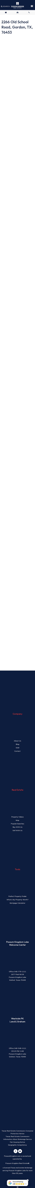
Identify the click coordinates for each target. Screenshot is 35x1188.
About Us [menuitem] (17, 741)
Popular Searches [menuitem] (17, 824)
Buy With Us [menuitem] (17, 827)
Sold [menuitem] (17, 748)
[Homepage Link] (17, 5)
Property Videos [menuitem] (17, 817)
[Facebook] (15, 1151)
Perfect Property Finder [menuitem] (17, 896)
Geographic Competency (17, 1145)
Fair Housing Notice (17, 1142)
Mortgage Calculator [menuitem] (17, 903)
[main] (17, 335)
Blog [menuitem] (17, 744)
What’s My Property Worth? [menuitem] (17, 900)
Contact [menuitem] (17, 751)
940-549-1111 (20, 1048)
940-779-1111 (20, 972)
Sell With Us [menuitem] (17, 830)
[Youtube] (20, 1151)
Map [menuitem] (17, 820)
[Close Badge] (28, 1180)
